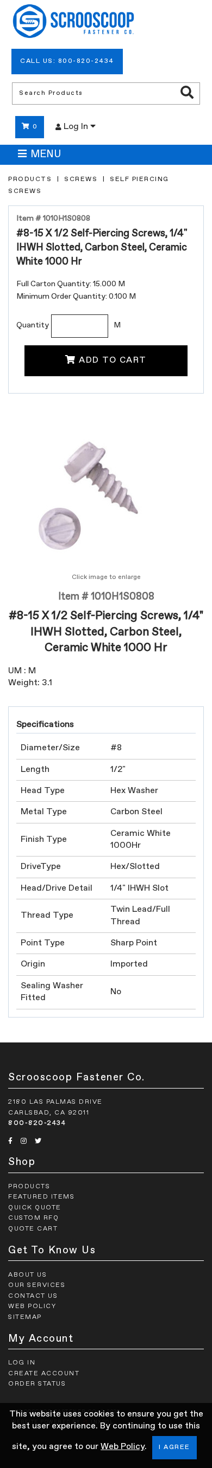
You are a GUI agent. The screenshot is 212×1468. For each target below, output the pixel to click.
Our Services (36, 1285)
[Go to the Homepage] (73, 23)
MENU (45, 154)
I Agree (174, 1447)
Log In (77, 127)
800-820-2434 (37, 1123)
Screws (80, 179)
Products (30, 179)
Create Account (43, 1373)
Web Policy (123, 1447)
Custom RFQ (33, 1218)
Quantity (32, 325)
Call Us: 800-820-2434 (67, 61)
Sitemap (25, 1317)
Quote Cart (33, 1229)
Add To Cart (113, 360)
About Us (27, 1275)
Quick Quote (34, 1208)
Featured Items (41, 1197)
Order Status (37, 1384)
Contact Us (33, 1296)
